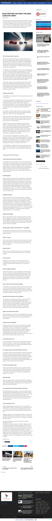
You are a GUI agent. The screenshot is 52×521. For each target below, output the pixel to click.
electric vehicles (47, 508)
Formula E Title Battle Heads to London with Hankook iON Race (6, 459)
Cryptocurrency (42, 3)
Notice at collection (19, 519)
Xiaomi (47, 505)
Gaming (46, 504)
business (44, 507)
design (48, 507)
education (37, 508)
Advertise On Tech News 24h (40, 497)
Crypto (37, 504)
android (37, 507)
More (25, 3)
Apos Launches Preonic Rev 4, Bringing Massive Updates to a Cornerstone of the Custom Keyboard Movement (43, 116)
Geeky (37, 505)
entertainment (38, 510)
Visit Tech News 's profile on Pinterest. (42, 103)
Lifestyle (40, 505)
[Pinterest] (49, 1)
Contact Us (37, 494)
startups (46, 511)
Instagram (44, 26)
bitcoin (41, 507)
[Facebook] (44, 517)
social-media (38, 511)
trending (14, 3)
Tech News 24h (4, 502)
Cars (5, 441)
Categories (20, 3)
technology (34, 3)
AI (36, 501)
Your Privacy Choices (29, 519)
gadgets (29, 3)
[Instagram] (48, 1)
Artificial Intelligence (39, 502)
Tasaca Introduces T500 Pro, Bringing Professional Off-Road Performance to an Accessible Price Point (28, 460)
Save (26, 445)
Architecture (43, 501)
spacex (42, 511)
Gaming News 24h (5, 5)
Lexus (8, 439)
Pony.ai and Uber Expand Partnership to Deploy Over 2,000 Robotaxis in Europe (17, 460)
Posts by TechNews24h (40, 164)
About (36, 495)
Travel (44, 505)
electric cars (8, 441)
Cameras (44, 502)
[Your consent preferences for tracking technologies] (50, 519)
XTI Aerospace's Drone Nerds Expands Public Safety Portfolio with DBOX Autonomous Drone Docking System (43, 110)
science (46, 510)
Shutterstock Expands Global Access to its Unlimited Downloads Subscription (28, 506)
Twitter (44, 24)
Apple (39, 501)
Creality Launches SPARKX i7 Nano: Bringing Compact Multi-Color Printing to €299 (46, 127)
